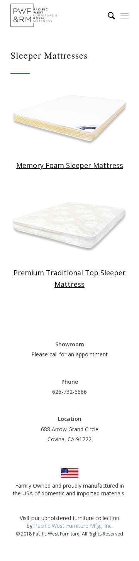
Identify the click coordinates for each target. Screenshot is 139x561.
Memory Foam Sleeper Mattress (69, 165)
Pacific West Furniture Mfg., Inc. (73, 525)
